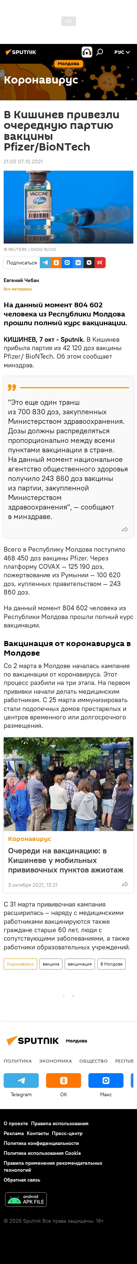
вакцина (51, 964)
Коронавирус (29, 839)
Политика (18, 1060)
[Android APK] (26, 1200)
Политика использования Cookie (42, 1153)
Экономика (55, 1060)
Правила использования (59, 1123)
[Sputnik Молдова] (22, 55)
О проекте (16, 1123)
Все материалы (18, 289)
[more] (125, 529)
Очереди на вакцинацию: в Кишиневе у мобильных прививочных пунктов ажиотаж (65, 860)
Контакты (38, 1133)
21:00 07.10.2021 (23, 161)
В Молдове (111, 964)
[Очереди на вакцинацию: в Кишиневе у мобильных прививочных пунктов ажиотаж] (68, 784)
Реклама (14, 1133)
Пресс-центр (67, 1133)
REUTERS (17, 249)
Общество (93, 1060)
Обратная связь (22, 1179)
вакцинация (80, 964)
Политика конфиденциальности (41, 1143)
